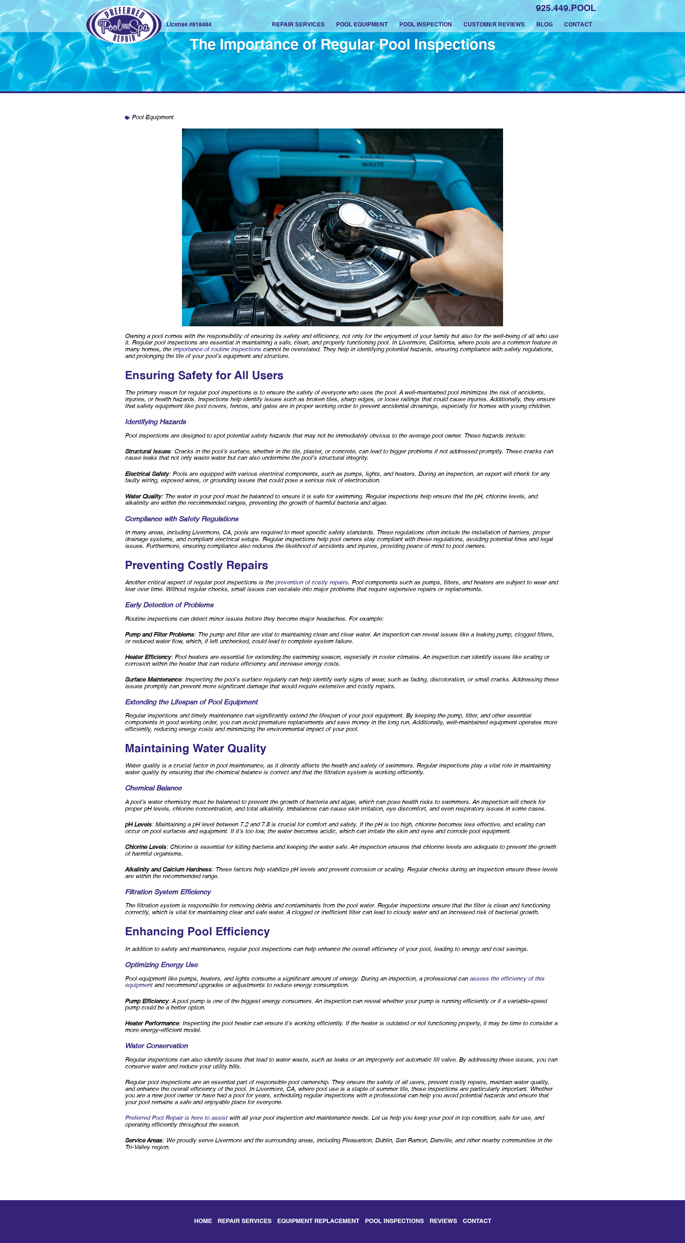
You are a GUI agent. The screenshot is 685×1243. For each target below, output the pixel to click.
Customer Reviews (494, 25)
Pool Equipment (362, 25)
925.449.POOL (566, 8)
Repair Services (298, 25)
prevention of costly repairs (311, 583)
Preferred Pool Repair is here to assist (176, 1118)
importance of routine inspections (217, 350)
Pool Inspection (425, 25)
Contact (578, 25)
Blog (544, 25)
